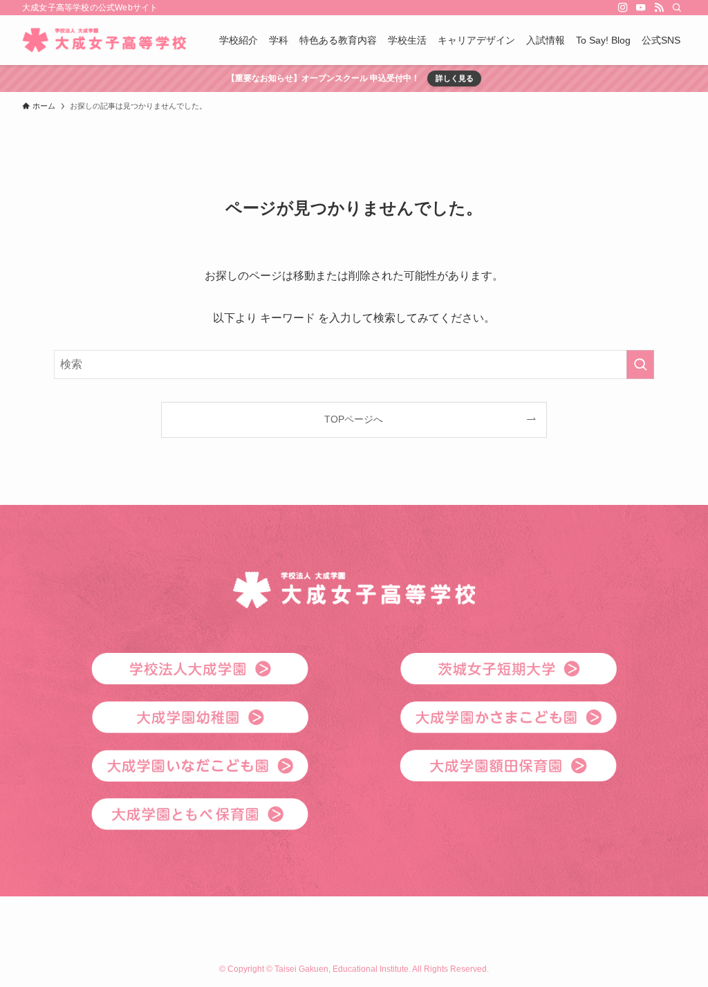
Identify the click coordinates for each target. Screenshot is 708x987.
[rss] (659, 7)
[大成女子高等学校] (104, 40)
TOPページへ (353, 419)
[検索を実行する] (640, 364)
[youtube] (641, 7)
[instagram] (623, 7)
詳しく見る (455, 78)
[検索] (677, 7)
